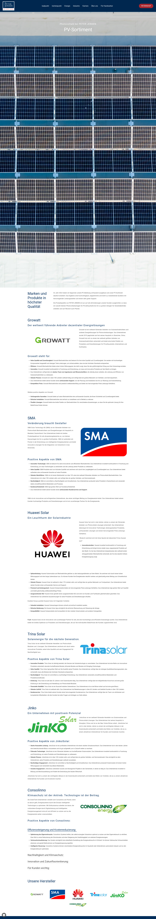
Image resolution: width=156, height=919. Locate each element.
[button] (4, 915)
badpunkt (45, 6)
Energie (67, 6)
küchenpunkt (57, 6)
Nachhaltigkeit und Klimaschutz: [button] (46, 855)
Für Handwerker (107, 6)
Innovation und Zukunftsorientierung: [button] (48, 861)
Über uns (94, 6)
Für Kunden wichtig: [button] (39, 868)
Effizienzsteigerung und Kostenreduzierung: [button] (52, 829)
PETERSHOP (146, 6)
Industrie (76, 6)
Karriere (85, 6)
